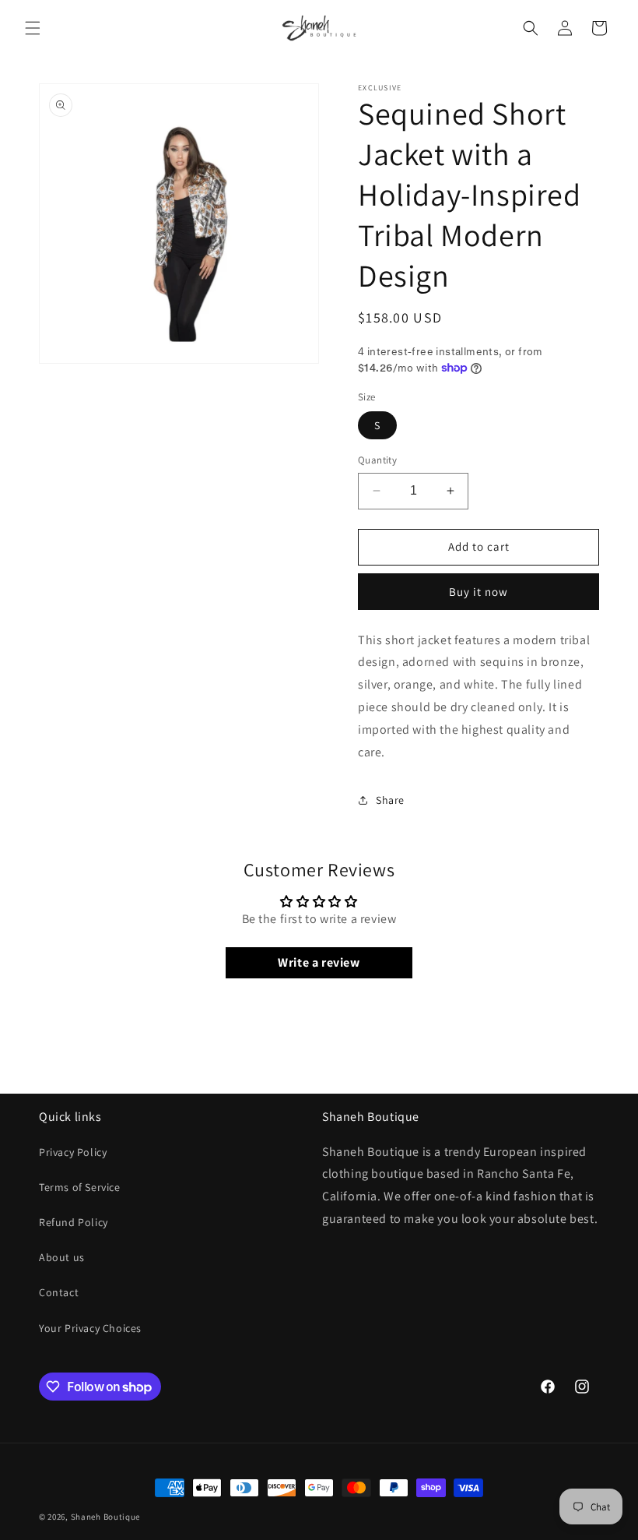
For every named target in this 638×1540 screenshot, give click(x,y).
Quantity (377, 460)
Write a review (318, 962)
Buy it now (478, 591)
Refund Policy (73, 1222)
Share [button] (390, 800)
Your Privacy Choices (90, 1328)
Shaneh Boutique (106, 1516)
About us (62, 1257)
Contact (59, 1292)
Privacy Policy (73, 1152)
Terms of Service (80, 1187)
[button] (33, 28)
